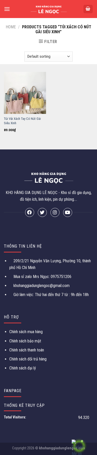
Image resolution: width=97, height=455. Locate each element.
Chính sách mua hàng (26, 331)
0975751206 (60, 276)
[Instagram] (54, 212)
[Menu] (7, 9)
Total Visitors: (15, 417)
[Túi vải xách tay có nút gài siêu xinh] (25, 93)
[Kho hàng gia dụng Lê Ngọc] (48, 9)
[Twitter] (42, 212)
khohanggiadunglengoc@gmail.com (41, 285)
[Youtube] (67, 212)
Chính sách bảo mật (25, 341)
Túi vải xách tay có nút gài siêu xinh (22, 121)
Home (11, 26)
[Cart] (88, 9)
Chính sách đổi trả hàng (28, 359)
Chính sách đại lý (22, 368)
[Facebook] (29, 212)
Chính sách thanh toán (26, 350)
